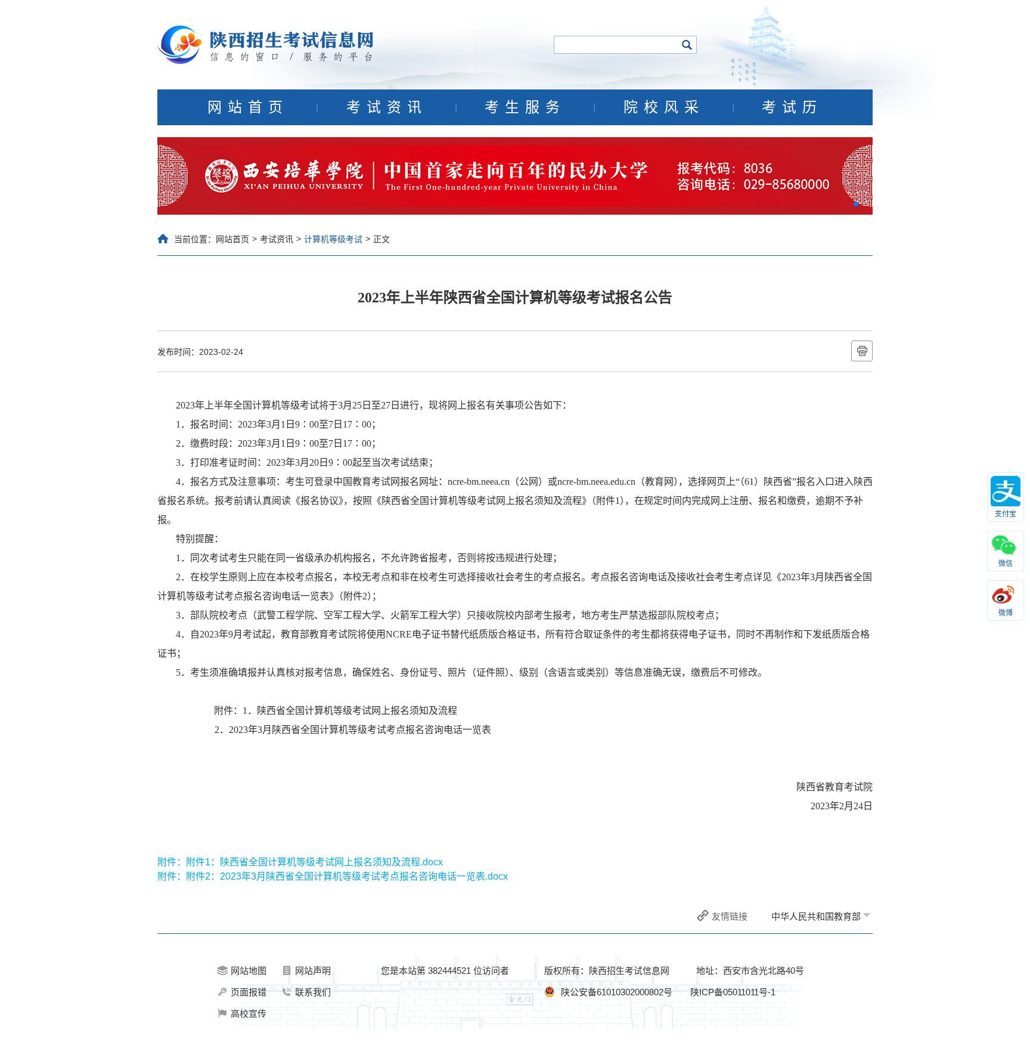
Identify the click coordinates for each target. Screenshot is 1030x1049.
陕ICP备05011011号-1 (732, 992)
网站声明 (313, 971)
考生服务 (525, 107)
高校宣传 (248, 1013)
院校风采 (664, 107)
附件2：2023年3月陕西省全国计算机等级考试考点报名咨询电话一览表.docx (347, 876)
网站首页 (247, 107)
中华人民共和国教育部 (816, 916)
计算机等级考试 (333, 239)
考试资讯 (386, 107)
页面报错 (248, 992)
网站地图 (248, 971)
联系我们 (313, 992)
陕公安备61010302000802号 (616, 992)
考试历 (792, 107)
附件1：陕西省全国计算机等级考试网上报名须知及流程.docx (314, 862)
